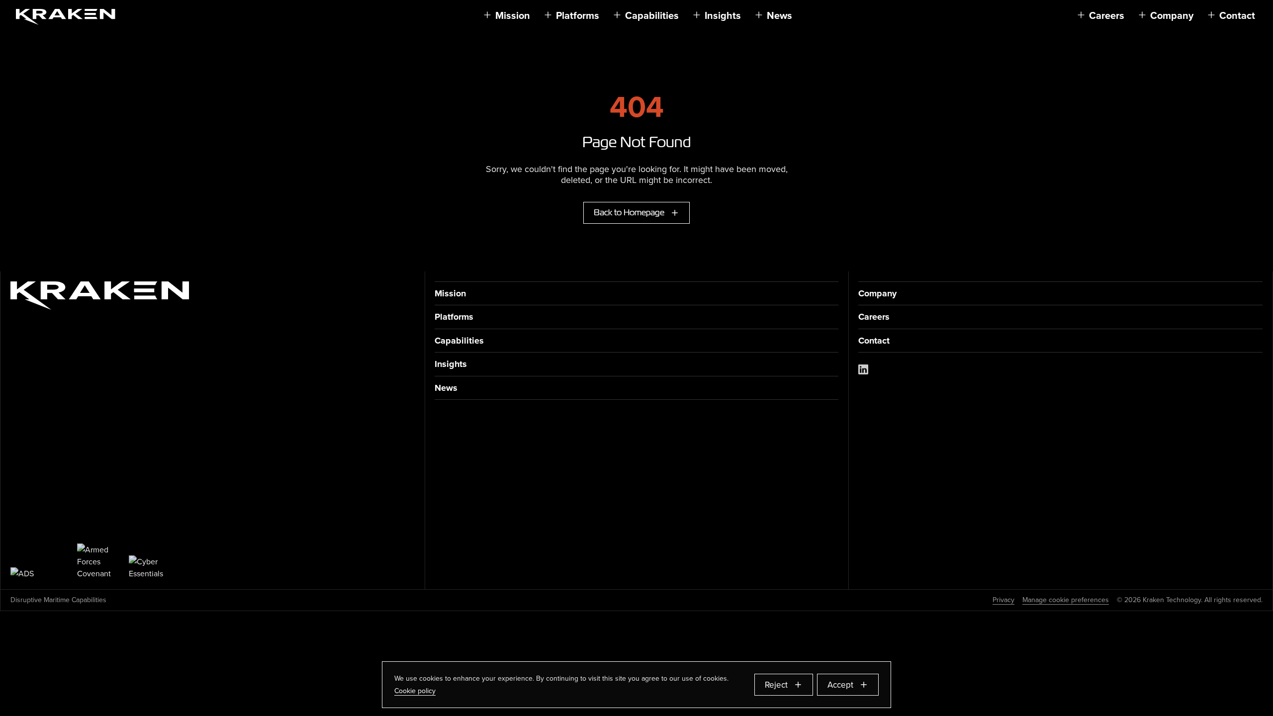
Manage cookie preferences (1065, 600)
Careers (874, 317)
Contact (874, 341)
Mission (450, 293)
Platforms (454, 317)
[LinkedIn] (863, 369)
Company (877, 293)
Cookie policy (415, 691)
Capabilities (459, 341)
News (446, 388)
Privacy (1003, 600)
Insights (451, 364)
